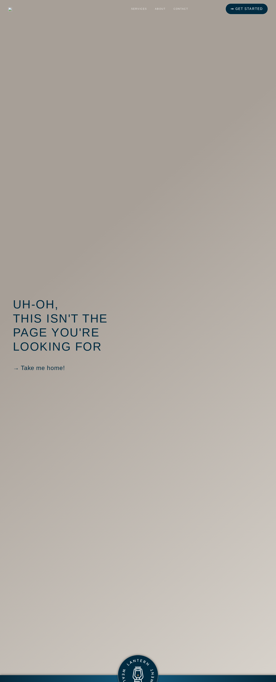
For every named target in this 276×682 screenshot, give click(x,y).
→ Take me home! (39, 368)
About (160, 8)
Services (139, 8)
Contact (181, 8)
